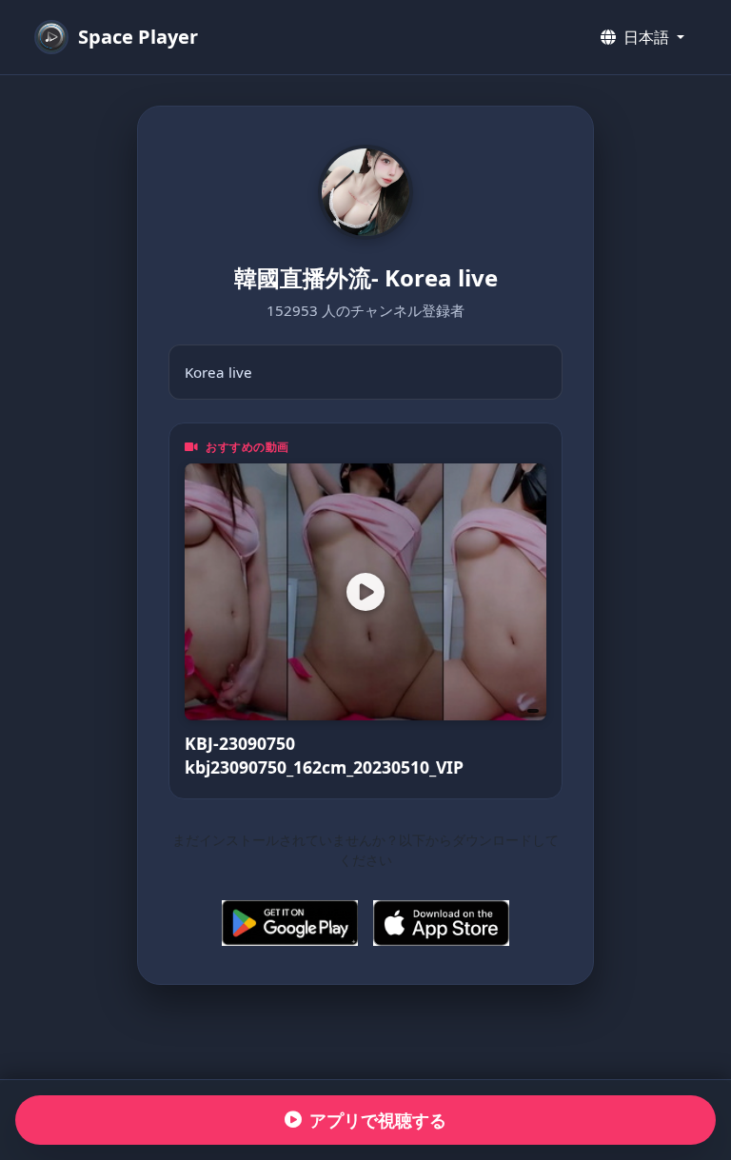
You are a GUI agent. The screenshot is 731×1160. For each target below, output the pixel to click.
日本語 (646, 37)
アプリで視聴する (377, 1120)
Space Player (138, 36)
